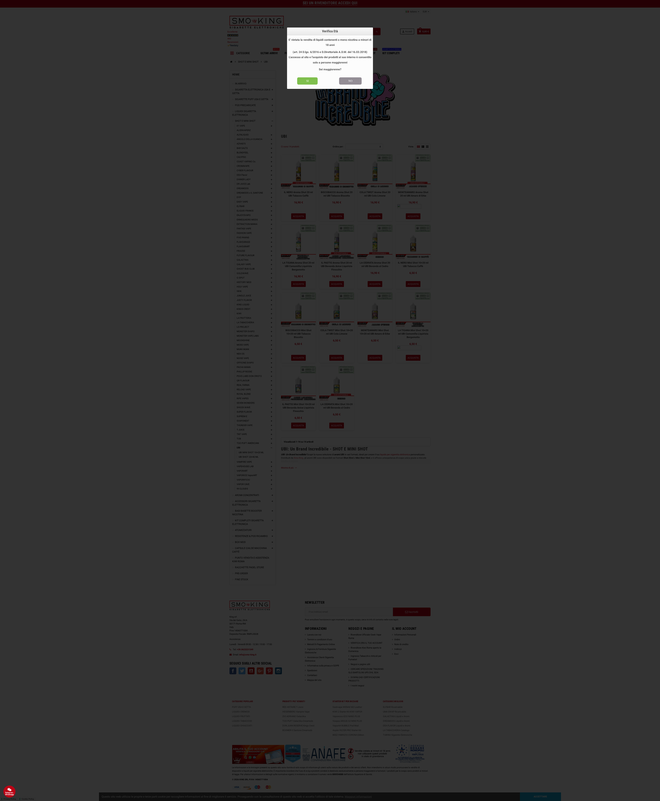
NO (350, 80)
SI (307, 80)
